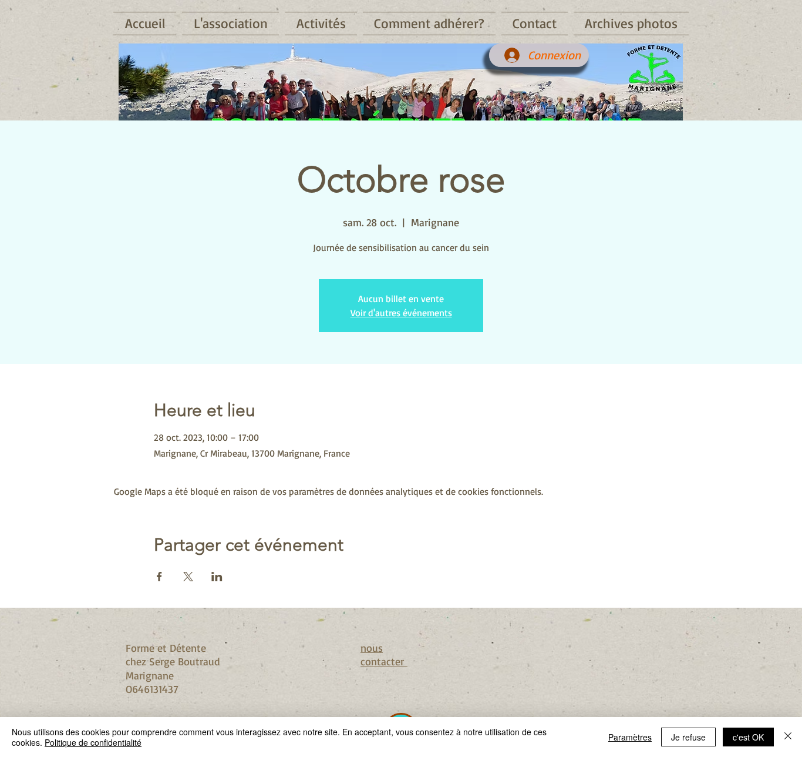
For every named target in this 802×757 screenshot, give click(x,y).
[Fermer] (788, 737)
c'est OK (748, 737)
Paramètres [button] (630, 737)
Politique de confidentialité (93, 742)
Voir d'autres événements (401, 313)
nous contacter (383, 654)
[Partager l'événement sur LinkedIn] (217, 576)
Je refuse (688, 737)
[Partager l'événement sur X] (188, 576)
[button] (230, 23)
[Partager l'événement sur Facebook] (159, 576)
